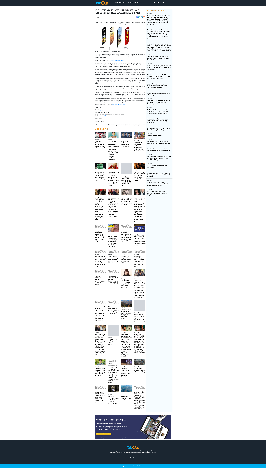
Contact (147, 457)
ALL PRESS (130, 3)
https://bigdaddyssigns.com (117, 60)
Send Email (100, 111)
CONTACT (136, 3)
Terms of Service (121, 457)
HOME (116, 3)
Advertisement (139, 457)
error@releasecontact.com (101, 126)
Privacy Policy (130, 457)
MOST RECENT (122, 3)
